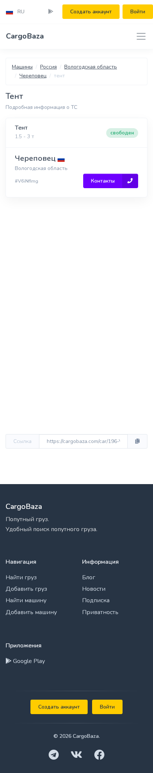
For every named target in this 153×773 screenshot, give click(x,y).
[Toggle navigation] (139, 36)
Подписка (96, 600)
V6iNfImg (28, 181)
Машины (22, 66)
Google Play (28, 661)
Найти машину (26, 600)
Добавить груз (26, 589)
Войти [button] (137, 11)
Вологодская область (90, 66)
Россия (48, 66)
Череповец (32, 75)
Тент (21, 128)
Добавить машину (31, 612)
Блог (88, 577)
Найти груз (21, 577)
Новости (93, 589)
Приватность (100, 612)
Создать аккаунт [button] (91, 11)
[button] (15, 11)
